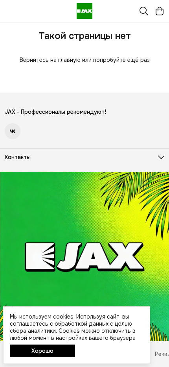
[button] (12, 131)
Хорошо (42, 350)
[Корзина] (159, 11)
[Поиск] (144, 11)
